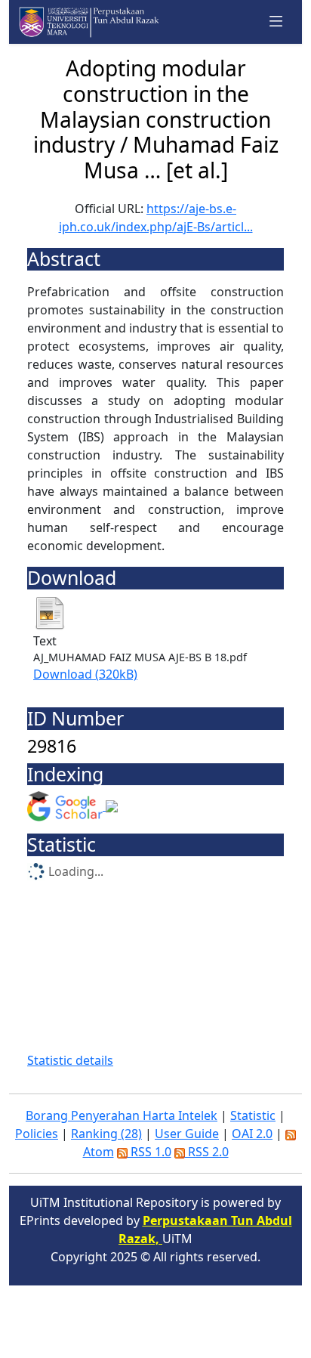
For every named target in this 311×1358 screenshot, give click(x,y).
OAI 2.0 (252, 1133)
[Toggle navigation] (276, 22)
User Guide (187, 1133)
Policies (36, 1133)
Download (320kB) (85, 674)
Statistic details (70, 1060)
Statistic (253, 1115)
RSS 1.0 (149, 1151)
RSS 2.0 (207, 1151)
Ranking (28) (106, 1133)
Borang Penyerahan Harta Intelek (121, 1115)
